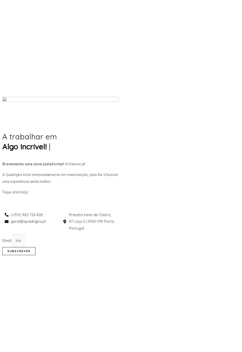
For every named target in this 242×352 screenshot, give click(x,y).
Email (7, 240)
